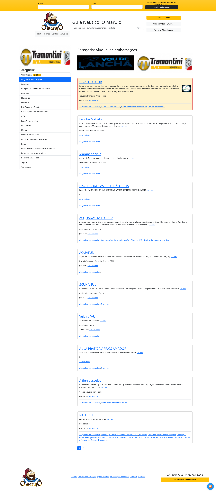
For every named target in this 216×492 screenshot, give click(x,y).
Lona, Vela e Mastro (29, 121)
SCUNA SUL (87, 284)
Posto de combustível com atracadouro (38, 148)
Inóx (23, 116)
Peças (23, 144)
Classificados (30, 75)
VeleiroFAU (87, 316)
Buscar (139, 28)
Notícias (141, 476)
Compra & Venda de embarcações (35, 88)
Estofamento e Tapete (30, 107)
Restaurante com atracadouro (34, 153)
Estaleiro (25, 102)
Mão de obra (26, 125)
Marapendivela (90, 154)
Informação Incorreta (119, 476)
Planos (47, 34)
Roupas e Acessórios (30, 158)
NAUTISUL (86, 415)
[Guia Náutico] (52, 21)
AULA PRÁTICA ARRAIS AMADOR (102, 348)
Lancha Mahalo (90, 119)
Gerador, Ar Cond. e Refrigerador (35, 111)
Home (40, 34)
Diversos (25, 93)
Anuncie (64, 34)
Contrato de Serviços (87, 476)
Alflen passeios (90, 380)
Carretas (25, 84)
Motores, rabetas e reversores (34, 139)
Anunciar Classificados (163, 30)
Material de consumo (30, 135)
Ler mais (124, 126)
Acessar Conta (164, 18)
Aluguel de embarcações (31, 79)
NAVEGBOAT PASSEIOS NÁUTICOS (104, 186)
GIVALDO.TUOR (90, 82)
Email (93, 3)
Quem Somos (103, 476)
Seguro (24, 162)
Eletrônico (25, 98)
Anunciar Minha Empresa (163, 24)
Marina (24, 130)
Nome (40, 3)
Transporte (26, 167)
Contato (55, 34)
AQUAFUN (86, 252)
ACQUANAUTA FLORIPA (96, 218)
